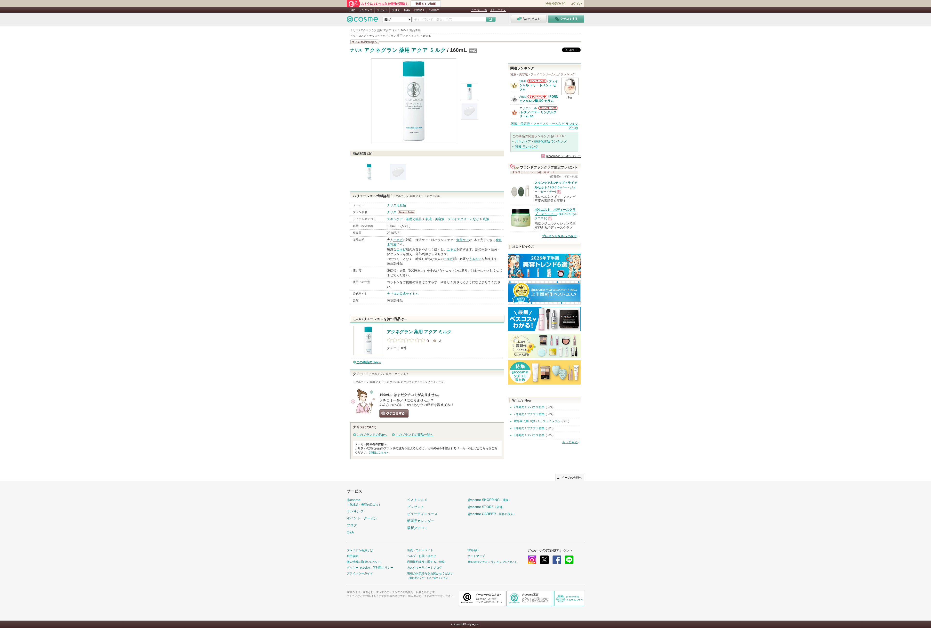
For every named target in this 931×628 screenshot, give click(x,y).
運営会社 (473, 550)
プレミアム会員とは (360, 550)
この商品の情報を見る (364, 42)
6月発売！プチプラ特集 (529, 428)
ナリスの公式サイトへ (402, 294)
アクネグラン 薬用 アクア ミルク (405, 50)
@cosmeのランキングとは (563, 156)
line (569, 560)
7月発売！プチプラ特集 (529, 414)
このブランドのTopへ (372, 434)
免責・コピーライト (420, 550)
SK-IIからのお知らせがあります (536, 81)
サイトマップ (476, 556)
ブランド (382, 9)
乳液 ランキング (526, 146)
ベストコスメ (498, 10)
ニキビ (398, 240)
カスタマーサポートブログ (424, 567)
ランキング (365, 9)
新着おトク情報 (426, 4)
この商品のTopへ (368, 362)
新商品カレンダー (420, 521)
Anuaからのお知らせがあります (537, 96)
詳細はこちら (378, 452)
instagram (532, 560)
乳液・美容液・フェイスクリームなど (452, 219)
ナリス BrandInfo (408, 212)
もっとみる (570, 442)
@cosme (364, 502)
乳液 (486, 219)
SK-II (522, 81)
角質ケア (462, 240)
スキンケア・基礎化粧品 (404, 219)
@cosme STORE (486, 507)
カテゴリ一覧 (479, 10)
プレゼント (415, 507)
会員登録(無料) (555, 3)
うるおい (475, 259)
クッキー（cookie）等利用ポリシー (370, 567)
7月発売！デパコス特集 (529, 407)
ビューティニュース (422, 514)
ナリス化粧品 (396, 205)
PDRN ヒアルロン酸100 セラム (538, 98)
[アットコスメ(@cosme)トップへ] (362, 20)
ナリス (356, 50)
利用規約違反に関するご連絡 (426, 562)
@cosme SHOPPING (489, 500)
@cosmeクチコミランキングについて (492, 562)
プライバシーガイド (360, 573)
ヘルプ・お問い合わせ (421, 556)
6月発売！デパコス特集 (529, 435)
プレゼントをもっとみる (559, 236)
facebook (557, 560)
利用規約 (352, 556)
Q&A (407, 9)
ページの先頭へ (572, 477)
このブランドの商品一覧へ (414, 434)
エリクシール (528, 108)
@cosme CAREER (491, 514)
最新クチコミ (417, 528)
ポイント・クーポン (362, 518)
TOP (352, 9)
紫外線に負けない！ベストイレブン (537, 421)
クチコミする (394, 413)
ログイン (576, 3)
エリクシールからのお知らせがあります (547, 108)
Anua (522, 96)
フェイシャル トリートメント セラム (538, 85)
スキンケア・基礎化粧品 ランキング (541, 141)
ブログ (396, 9)
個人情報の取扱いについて (364, 562)
